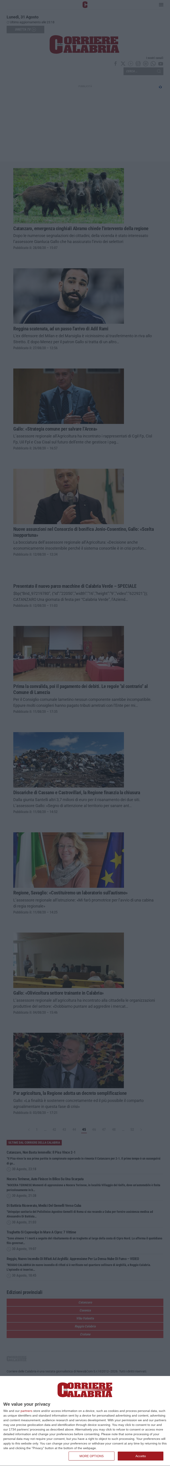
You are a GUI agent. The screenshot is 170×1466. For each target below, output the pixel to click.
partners (26, 1410)
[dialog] (85, 1421)
